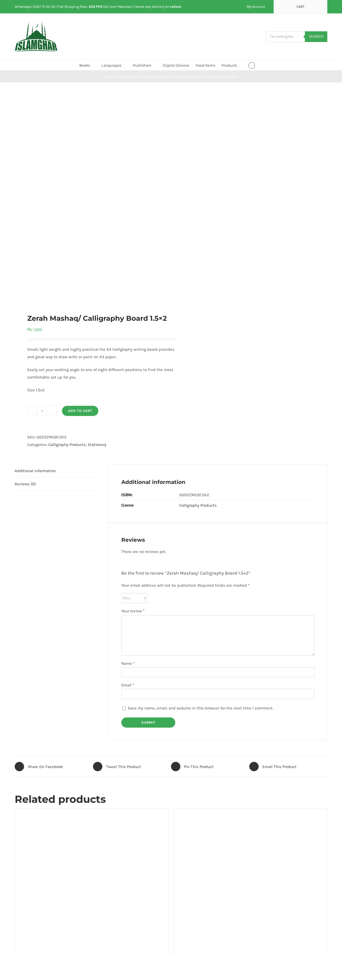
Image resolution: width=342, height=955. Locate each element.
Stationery (97, 444)
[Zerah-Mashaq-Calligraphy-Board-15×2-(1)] (90, 198)
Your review (133, 611)
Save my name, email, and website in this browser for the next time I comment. (200, 708)
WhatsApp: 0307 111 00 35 (35, 7)
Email (127, 685)
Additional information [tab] (35, 470)
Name (128, 663)
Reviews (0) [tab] (25, 484)
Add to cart (80, 411)
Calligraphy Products (67, 444)
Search (316, 37)
